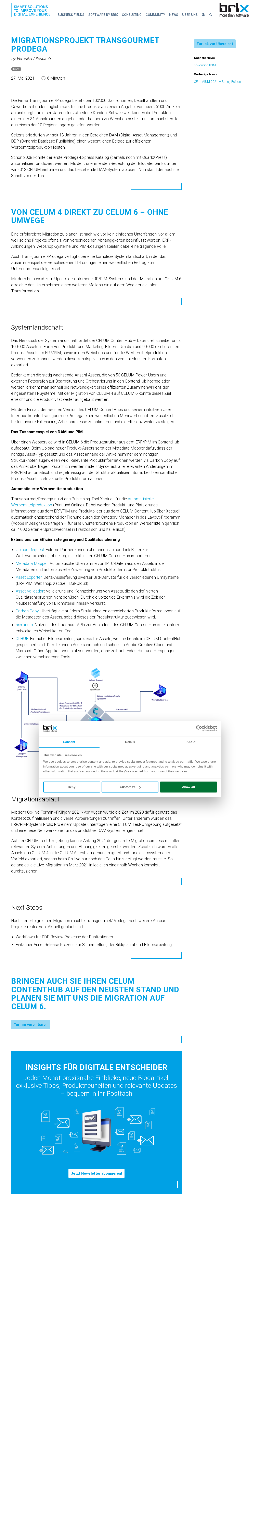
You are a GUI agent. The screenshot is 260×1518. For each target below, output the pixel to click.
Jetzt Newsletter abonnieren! (96, 1173)
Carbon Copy (27, 611)
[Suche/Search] (210, 15)
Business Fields (71, 15)
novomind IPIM (205, 65)
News (173, 15)
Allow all (188, 787)
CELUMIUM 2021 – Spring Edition (217, 82)
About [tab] (190, 742)
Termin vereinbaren (31, 1024)
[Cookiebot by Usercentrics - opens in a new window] (199, 728)
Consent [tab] (69, 742)
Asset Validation (30, 591)
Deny (71, 787)
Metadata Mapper (32, 563)
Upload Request (30, 549)
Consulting (132, 15)
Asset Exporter (29, 577)
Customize (128, 787)
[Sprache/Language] (203, 15)
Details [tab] (130, 742)
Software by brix (103, 15)
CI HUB (22, 638)
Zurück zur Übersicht (214, 44)
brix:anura (24, 624)
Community (155, 15)
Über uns (190, 15)
